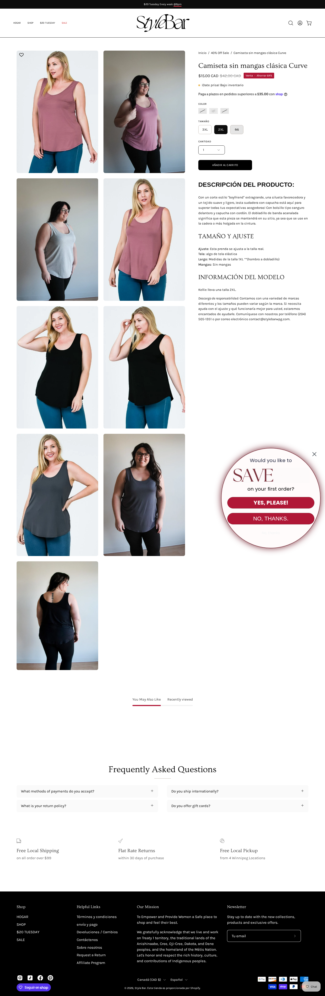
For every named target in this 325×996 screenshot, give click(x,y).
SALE (21, 940)
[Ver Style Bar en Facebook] (40, 978)
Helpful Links (88, 907)
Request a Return (91, 955)
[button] (64, 23)
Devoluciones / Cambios (97, 932)
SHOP (21, 924)
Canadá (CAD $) (149, 980)
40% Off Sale (220, 53)
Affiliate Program (91, 963)
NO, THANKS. (271, 518)
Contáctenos (87, 940)
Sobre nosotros (89, 947)
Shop (21, 907)
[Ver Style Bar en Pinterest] (50, 978)
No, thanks (271, 532)
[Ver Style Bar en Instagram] (20, 978)
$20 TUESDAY (28, 932)
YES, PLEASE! (271, 503)
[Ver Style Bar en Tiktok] (30, 978)
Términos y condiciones (97, 917)
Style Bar (140, 988)
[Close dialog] (314, 454)
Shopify (195, 988)
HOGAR (22, 917)
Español (176, 980)
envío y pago (87, 924)
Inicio (202, 53)
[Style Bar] (162, 23)
